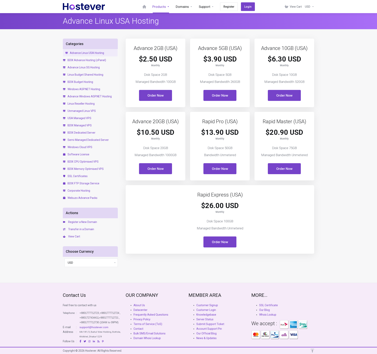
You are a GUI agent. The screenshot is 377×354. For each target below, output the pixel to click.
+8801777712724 (109, 312)
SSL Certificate (268, 305)
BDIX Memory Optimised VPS (85, 168)
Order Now (155, 95)
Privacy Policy (142, 319)
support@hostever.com (94, 327)
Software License (78, 154)
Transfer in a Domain (80, 229)
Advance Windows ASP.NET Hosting (89, 96)
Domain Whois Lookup (147, 338)
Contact (138, 328)
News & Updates (206, 338)
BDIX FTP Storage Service (83, 183)
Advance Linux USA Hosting (86, 52)
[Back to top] (312, 350)
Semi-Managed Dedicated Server (88, 139)
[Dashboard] (144, 6)
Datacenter (140, 309)
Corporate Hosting (78, 190)
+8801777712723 (89, 312)
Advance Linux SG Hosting (83, 67)
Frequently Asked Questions (151, 314)
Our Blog (264, 309)
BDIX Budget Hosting (80, 81)
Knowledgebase (206, 314)
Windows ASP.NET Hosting (83, 89)
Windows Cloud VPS (79, 147)
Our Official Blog (206, 333)
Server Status (204, 319)
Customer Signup (207, 305)
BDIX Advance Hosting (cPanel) (86, 60)
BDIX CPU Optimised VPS (83, 161)
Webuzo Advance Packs (82, 197)
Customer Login (206, 309)
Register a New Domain (82, 222)
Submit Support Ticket (210, 324)
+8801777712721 (108, 317)
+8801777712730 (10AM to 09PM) (99, 322)
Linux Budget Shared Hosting (85, 74)
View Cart (73, 236)
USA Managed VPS (79, 118)
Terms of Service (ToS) (148, 324)
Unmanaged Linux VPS (81, 110)
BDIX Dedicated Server (81, 132)
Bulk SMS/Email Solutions (150, 333)
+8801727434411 (89, 317)
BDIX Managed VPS (79, 125)
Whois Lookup (267, 314)
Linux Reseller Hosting (81, 103)
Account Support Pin (209, 328)
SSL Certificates (77, 176)
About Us (139, 305)
